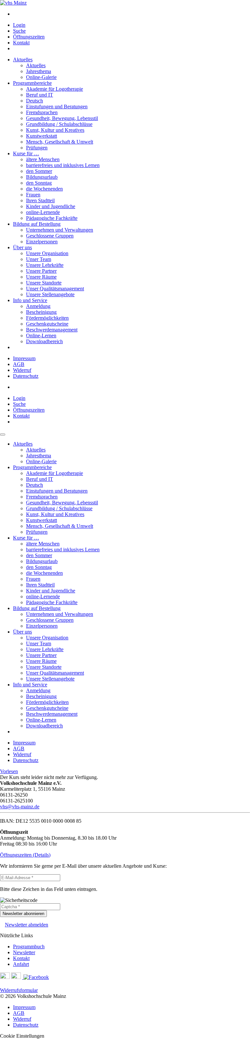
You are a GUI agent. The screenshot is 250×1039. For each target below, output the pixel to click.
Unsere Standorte (44, 282)
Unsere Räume (41, 277)
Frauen (33, 194)
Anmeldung (38, 306)
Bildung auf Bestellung (37, 224)
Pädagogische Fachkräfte (51, 218)
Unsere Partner (41, 271)
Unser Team (38, 259)
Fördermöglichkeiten (47, 318)
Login (19, 25)
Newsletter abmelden (26, 924)
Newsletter (24, 952)
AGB (18, 364)
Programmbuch (29, 946)
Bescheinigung (41, 312)
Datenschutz (25, 376)
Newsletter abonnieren (23, 913)
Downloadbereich (44, 341)
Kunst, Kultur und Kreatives (55, 130)
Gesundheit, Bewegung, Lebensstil (62, 118)
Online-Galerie (41, 77)
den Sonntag (39, 183)
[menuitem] (131, 14)
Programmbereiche (32, 83)
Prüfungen (37, 147)
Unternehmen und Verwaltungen (59, 230)
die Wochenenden (44, 188)
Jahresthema (38, 71)
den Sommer (39, 171)
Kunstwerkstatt (41, 136)
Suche (19, 31)
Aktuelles (23, 59)
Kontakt (21, 42)
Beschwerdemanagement (51, 329)
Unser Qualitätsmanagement (55, 288)
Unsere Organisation (47, 253)
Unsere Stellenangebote (50, 294)
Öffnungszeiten (29, 36)
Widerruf (22, 370)
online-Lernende (43, 212)
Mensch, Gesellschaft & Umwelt (59, 142)
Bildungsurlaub (42, 177)
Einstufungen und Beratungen (57, 106)
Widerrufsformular (19, 990)
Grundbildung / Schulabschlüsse (59, 124)
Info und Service (30, 300)
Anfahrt (21, 964)
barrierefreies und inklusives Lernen (63, 165)
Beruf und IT (39, 95)
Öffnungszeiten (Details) (25, 855)
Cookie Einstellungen (22, 1036)
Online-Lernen (41, 335)
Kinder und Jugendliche (50, 206)
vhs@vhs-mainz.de (19, 806)
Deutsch (34, 100)
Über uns (22, 247)
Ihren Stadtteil (40, 200)
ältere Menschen (43, 159)
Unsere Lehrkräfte (44, 265)
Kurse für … (26, 153)
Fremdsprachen (42, 112)
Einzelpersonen (42, 241)
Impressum (24, 358)
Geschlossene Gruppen (50, 235)
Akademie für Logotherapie (54, 89)
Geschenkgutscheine (47, 324)
